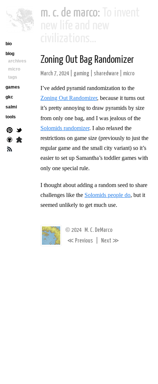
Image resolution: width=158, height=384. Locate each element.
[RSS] (10, 150)
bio (9, 43)
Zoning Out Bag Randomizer (87, 60)
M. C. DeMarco (98, 230)
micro (128, 73)
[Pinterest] (10, 131)
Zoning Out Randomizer (68, 98)
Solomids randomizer (64, 128)
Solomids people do (107, 195)
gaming (81, 73)
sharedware (106, 73)
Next (110, 241)
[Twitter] (19, 131)
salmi (11, 107)
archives (17, 61)
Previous (80, 241)
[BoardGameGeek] (19, 140)
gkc (9, 97)
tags (12, 77)
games (13, 87)
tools (11, 116)
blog (10, 53)
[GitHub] (10, 140)
